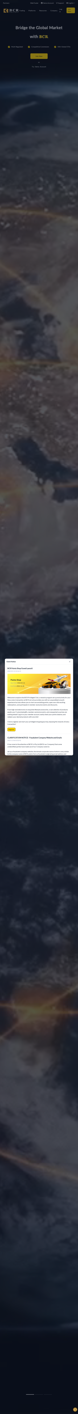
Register (11, 729)
